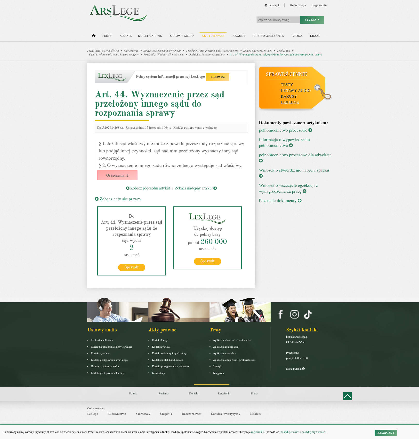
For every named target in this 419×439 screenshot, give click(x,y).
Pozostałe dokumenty (278, 200)
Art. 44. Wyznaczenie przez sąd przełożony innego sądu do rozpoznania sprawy (276, 54)
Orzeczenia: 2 (117, 175)
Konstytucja (158, 373)
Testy (107, 36)
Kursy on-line (150, 36)
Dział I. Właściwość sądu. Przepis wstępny (113, 54)
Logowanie (319, 5)
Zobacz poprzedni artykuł (149, 187)
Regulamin (224, 393)
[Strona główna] (94, 36)
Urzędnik (166, 413)
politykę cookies (290, 432)
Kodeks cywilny (100, 353)
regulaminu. (257, 432)
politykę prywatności (314, 432)
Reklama (164, 393)
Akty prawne (213, 36)
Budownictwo (117, 413)
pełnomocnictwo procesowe (283, 130)
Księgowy (218, 373)
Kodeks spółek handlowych (167, 359)
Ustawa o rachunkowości (105, 366)
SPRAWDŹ (218, 76)
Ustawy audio (181, 36)
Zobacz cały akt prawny (119, 199)
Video (297, 36)
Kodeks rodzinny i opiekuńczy (169, 353)
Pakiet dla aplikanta (102, 340)
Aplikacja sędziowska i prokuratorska (234, 359)
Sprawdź (131, 267)
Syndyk (217, 366)
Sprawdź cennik (286, 74)
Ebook (315, 36)
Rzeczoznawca (191, 413)
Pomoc (133, 393)
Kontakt (193, 393)
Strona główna (110, 50)
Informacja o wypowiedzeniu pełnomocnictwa (284, 142)
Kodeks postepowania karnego (108, 373)
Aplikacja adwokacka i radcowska (232, 340)
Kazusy (239, 36)
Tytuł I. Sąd (283, 50)
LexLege (290, 101)
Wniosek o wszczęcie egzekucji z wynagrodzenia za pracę (288, 188)
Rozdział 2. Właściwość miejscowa (164, 54)
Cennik (126, 36)
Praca (254, 393)
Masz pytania (294, 368)
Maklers (255, 413)
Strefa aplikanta (268, 36)
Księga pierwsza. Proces (257, 50)
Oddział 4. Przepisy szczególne (207, 54)
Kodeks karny (160, 340)
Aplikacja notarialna (224, 353)
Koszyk (273, 5)
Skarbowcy (143, 413)
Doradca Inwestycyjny (225, 413)
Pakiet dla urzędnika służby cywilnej (111, 346)
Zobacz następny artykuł (194, 187)
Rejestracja (298, 5)
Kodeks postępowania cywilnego (162, 50)
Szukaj (311, 19)
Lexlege (92, 413)
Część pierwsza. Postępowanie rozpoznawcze (212, 50)
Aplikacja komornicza (225, 346)
